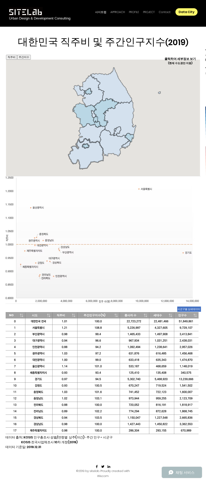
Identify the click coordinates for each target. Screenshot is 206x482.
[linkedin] (109, 467)
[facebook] (97, 467)
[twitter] (103, 467)
